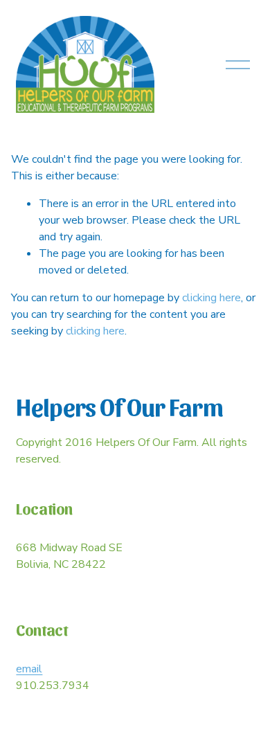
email (29, 669)
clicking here (211, 297)
